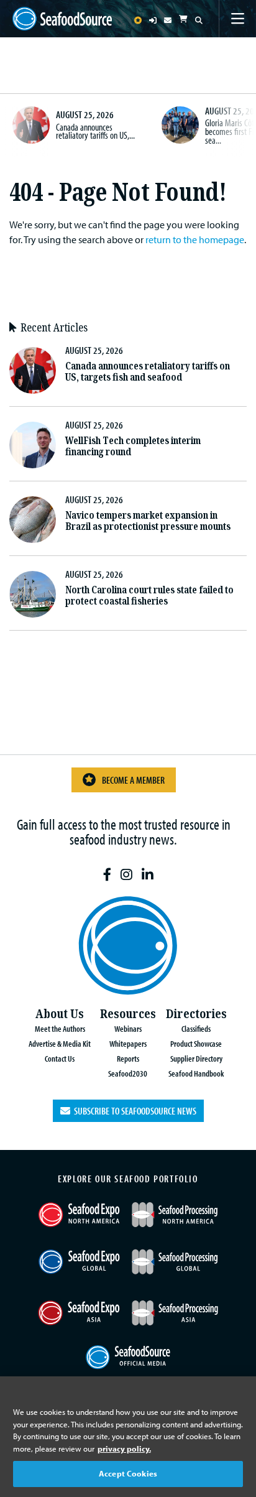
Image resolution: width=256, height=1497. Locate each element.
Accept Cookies (128, 1473)
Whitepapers (128, 1043)
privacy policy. (124, 1448)
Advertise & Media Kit (60, 1043)
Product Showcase (196, 1043)
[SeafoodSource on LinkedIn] (147, 874)
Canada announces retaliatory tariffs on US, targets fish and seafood (147, 371)
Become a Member (133, 780)
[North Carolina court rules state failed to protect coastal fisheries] (32, 594)
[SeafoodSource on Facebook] (107, 874)
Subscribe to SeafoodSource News (133, 1111)
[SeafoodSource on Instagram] (126, 874)
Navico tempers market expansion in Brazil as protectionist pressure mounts (148, 521)
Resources (128, 1014)
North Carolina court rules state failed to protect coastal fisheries (149, 595)
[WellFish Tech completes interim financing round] (32, 445)
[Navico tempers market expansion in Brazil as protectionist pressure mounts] (32, 519)
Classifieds (196, 1028)
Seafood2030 (127, 1073)
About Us (59, 1014)
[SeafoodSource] (62, 19)
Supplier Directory (196, 1058)
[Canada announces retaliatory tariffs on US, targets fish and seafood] (31, 125)
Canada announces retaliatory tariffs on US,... (95, 131)
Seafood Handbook (196, 1073)
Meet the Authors (60, 1028)
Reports (128, 1058)
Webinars (128, 1028)
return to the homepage (194, 239)
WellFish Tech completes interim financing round (133, 446)
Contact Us (60, 1058)
